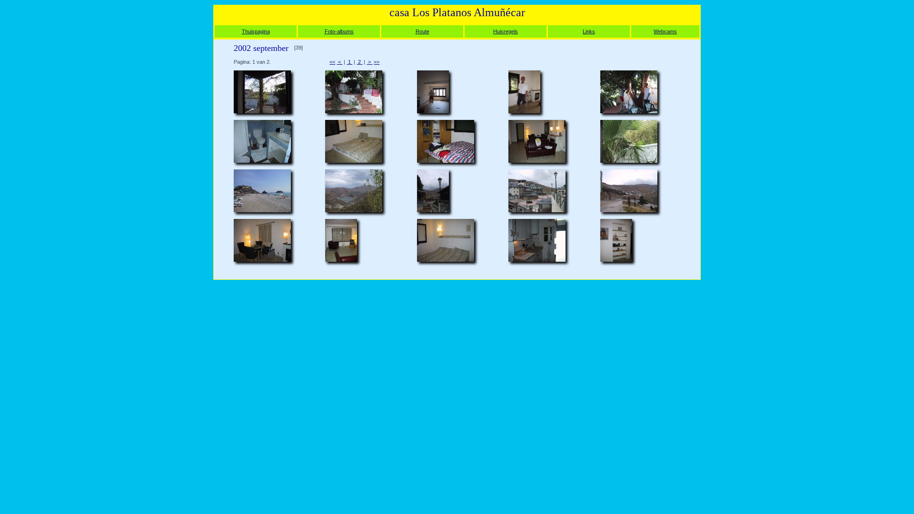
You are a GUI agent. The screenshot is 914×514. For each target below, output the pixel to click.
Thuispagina (256, 31)
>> (376, 62)
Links (589, 31)
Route (422, 31)
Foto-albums (339, 31)
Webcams (665, 31)
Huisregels (505, 31)
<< (332, 62)
